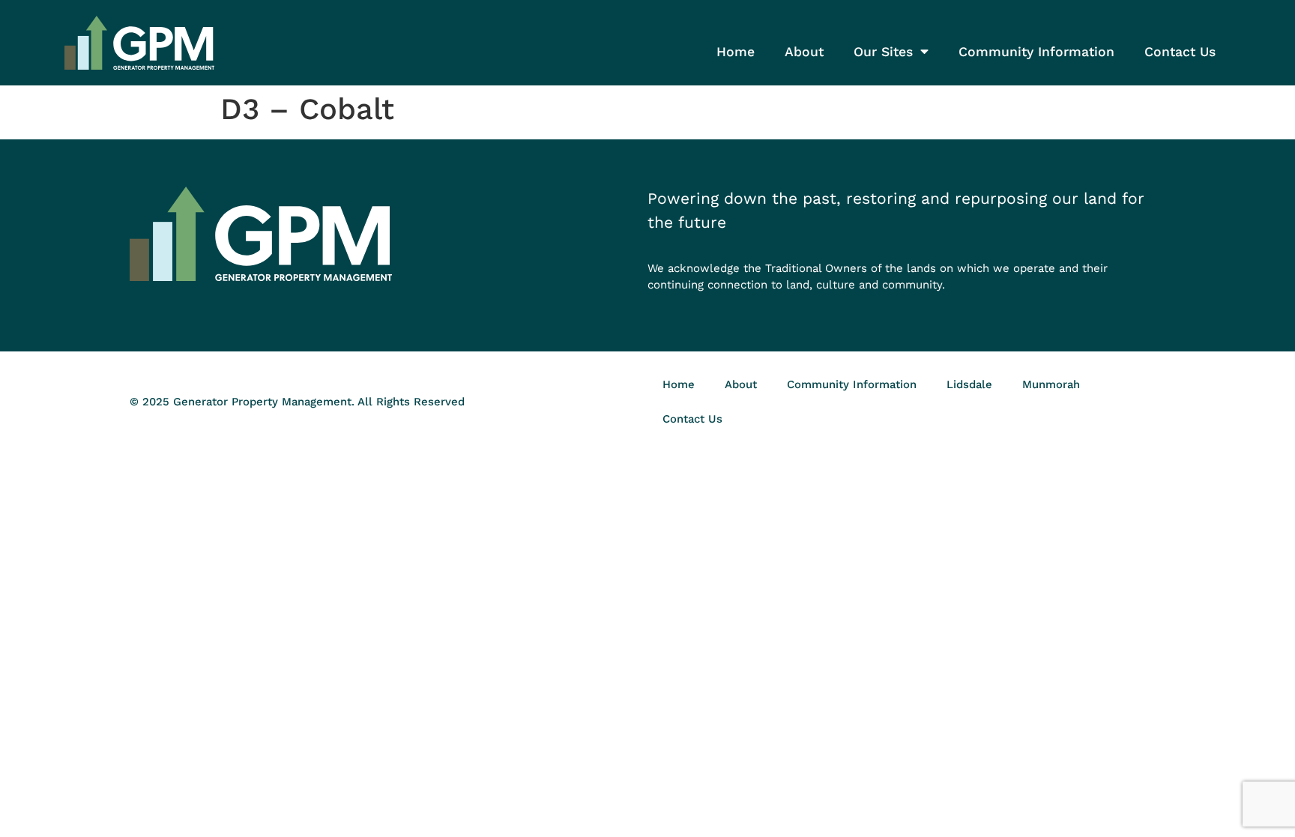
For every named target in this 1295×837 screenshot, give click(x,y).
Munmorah (1051, 384)
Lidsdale (969, 384)
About (804, 51)
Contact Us (1180, 51)
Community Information (1036, 51)
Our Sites (883, 51)
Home (735, 51)
